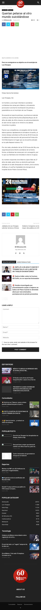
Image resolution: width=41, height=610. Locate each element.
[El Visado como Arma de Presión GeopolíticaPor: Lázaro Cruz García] (6, 380)
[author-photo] (20, 244)
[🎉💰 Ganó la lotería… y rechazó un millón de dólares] (34, 423)
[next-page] (6, 299)
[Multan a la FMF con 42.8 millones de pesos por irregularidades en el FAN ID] (34, 471)
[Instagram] (20, 253)
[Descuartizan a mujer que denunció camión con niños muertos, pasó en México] (6, 447)
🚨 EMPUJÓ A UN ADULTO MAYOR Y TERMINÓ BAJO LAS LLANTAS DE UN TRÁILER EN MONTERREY (25, 269)
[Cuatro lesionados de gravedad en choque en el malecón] (6, 456)
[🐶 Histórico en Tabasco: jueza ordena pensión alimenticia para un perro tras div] (34, 404)
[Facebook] (4, 24)
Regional (11, 10)
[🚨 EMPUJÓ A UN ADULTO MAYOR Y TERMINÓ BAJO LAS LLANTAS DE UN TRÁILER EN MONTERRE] (6, 269)
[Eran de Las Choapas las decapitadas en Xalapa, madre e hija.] (6, 438)
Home (3, 7)
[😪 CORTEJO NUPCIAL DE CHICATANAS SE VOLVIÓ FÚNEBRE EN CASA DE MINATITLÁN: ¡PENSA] (34, 414)
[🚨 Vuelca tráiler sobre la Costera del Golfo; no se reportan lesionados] (6, 278)
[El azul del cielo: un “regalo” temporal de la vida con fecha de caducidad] (34, 546)
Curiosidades (11, 604)
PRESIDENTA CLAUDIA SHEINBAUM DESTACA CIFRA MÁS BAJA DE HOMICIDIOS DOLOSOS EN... (24, 388)
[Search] (38, 2)
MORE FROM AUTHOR (24, 262)
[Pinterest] (12, 24)
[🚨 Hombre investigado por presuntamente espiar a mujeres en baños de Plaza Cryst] (6, 287)
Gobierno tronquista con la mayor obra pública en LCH (30, 227)
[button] (3, 2)
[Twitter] (8, 24)
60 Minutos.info (8, 20)
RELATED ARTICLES (9, 262)
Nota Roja (9, 7)
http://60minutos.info (20, 249)
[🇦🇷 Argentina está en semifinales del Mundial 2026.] (34, 480)
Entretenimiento (28, 604)
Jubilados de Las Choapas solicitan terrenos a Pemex (10, 227)
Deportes (19, 604)
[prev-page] (3, 299)
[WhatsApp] (17, 24)
